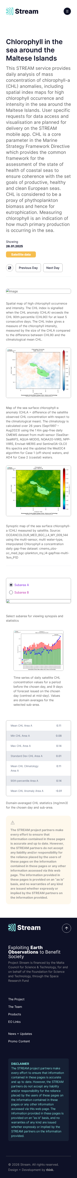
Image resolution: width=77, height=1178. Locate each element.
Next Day (52, 268)
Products (14, 1014)
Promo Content (19, 1041)
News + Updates (20, 1034)
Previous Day (28, 268)
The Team (15, 1007)
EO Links (14, 1022)
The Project (16, 999)
